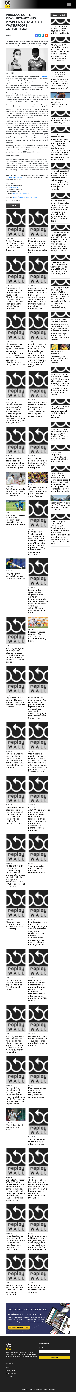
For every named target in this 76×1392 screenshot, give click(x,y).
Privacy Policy (10, 1371)
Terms (8, 1368)
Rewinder (44, 77)
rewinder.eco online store (18, 177)
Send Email (14, 187)
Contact (9, 1376)
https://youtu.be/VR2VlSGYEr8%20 (25, 197)
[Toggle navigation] (69, 4)
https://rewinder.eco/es (21, 194)
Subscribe (54, 1357)
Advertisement (11, 1373)
